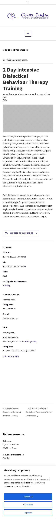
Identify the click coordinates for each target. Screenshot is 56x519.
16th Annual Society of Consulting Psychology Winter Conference (39, 412)
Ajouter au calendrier (21, 233)
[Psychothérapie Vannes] (28, 15)
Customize (28, 504)
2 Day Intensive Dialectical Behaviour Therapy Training (12, 412)
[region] (28, 492)
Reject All (28, 512)
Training (6, 285)
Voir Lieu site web (11, 356)
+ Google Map (31, 341)
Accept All (28, 496)
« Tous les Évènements (15, 49)
